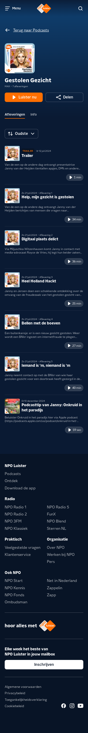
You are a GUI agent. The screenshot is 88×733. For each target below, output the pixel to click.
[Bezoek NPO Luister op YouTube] (80, 706)
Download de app (20, 488)
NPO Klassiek (16, 528)
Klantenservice (18, 554)
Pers (51, 561)
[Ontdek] (80, 8)
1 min (77, 177)
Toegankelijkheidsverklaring (26, 700)
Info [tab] (34, 114)
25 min (76, 303)
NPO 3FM (13, 521)
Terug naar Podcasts (31, 30)
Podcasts (13, 473)
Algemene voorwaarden (23, 687)
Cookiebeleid (14, 706)
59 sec (77, 430)
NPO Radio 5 (58, 507)
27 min (76, 345)
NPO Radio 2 (16, 514)
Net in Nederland (62, 580)
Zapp (51, 595)
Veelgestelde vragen (22, 547)
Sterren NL (56, 528)
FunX (51, 514)
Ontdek (11, 480)
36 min (76, 261)
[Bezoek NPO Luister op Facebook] (63, 706)
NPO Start (14, 580)
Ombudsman (16, 602)
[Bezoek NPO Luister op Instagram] (72, 706)
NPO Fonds (14, 595)
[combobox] (21, 133)
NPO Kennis (15, 587)
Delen (68, 97)
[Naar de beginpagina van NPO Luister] (44, 8)
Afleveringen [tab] (15, 114)
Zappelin (54, 587)
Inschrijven (44, 664)
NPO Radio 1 (15, 507)
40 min (76, 388)
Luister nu (27, 97)
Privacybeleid (15, 693)
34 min (76, 219)
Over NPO (56, 547)
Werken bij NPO (61, 554)
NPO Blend (56, 521)
